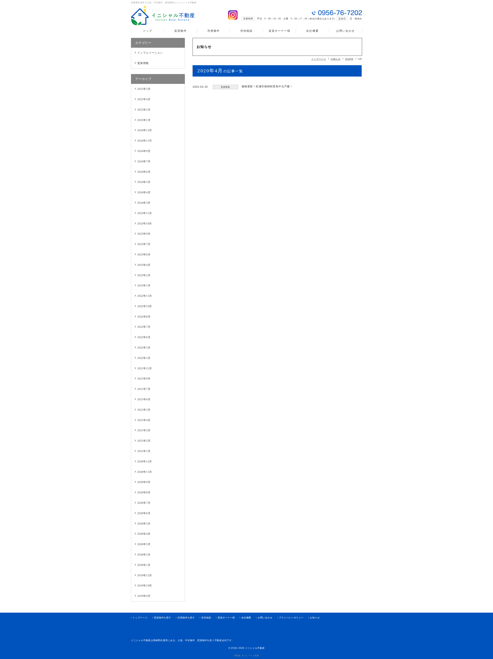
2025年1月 (143, 120)
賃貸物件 (180, 30)
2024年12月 (144, 130)
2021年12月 (144, 368)
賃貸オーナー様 (279, 30)
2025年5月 (143, 89)
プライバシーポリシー (291, 617)
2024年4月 (143, 192)
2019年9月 (143, 596)
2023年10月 (144, 223)
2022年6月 (143, 337)
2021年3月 (143, 430)
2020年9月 (143, 482)
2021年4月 (143, 420)
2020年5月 (143, 523)
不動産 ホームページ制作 (246, 655)
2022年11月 (144, 295)
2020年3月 (143, 544)
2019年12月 (144, 575)
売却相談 (246, 30)
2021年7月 (143, 389)
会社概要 (312, 30)
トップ (147, 30)
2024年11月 (144, 140)
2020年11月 (144, 471)
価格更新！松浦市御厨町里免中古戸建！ (267, 86)
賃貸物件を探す (162, 617)
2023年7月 (143, 244)
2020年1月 (143, 565)
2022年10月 (144, 306)
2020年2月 (143, 554)
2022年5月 (143, 347)
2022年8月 (143, 316)
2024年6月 (143, 171)
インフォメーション (150, 52)
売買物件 (213, 30)
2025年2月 (143, 109)
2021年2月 (143, 440)
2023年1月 (143, 285)
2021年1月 (143, 451)
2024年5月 (143, 182)
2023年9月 (143, 233)
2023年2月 (143, 275)
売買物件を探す (186, 617)
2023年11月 (144, 213)
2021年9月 (143, 378)
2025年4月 (143, 99)
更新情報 (143, 63)
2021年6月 (143, 399)
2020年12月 (144, 461)
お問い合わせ (345, 30)
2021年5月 (143, 409)
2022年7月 (143, 326)
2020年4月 (143, 533)
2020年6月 (143, 513)
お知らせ (315, 617)
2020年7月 (143, 502)
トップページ (140, 617)
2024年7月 (143, 161)
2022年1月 (143, 358)
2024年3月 (143, 202)
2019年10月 (144, 585)
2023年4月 (143, 265)
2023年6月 (143, 254)
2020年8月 (143, 492)
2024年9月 (143, 151)
